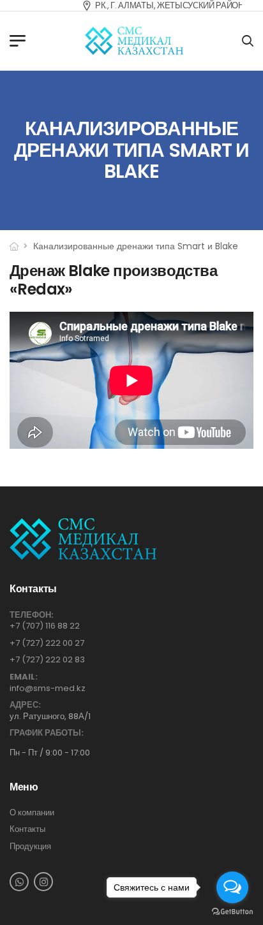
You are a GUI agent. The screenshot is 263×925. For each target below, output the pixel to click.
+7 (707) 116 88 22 (45, 626)
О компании (32, 813)
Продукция (30, 846)
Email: (24, 677)
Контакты (27, 829)
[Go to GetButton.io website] (232, 912)
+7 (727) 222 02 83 (47, 659)
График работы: (47, 733)
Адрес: (25, 705)
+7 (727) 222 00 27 (47, 643)
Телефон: (32, 615)
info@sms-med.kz (48, 688)
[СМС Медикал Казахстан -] (134, 41)
